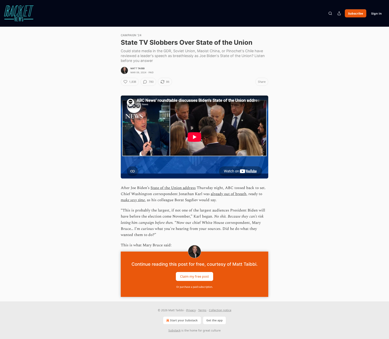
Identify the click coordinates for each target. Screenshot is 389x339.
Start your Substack (184, 320)
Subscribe (355, 13)
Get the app (214, 320)
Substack (174, 330)
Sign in (376, 13)
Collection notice (220, 310)
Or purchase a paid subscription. (194, 287)
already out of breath (228, 194)
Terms (202, 310)
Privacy (191, 310)
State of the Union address (173, 188)
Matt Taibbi (137, 68)
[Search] (330, 13)
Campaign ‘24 (131, 35)
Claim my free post (194, 276)
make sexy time (133, 200)
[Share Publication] (339, 13)
